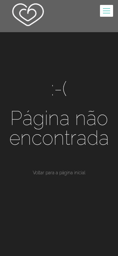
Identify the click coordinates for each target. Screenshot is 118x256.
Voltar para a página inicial (59, 172)
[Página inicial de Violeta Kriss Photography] (28, 16)
